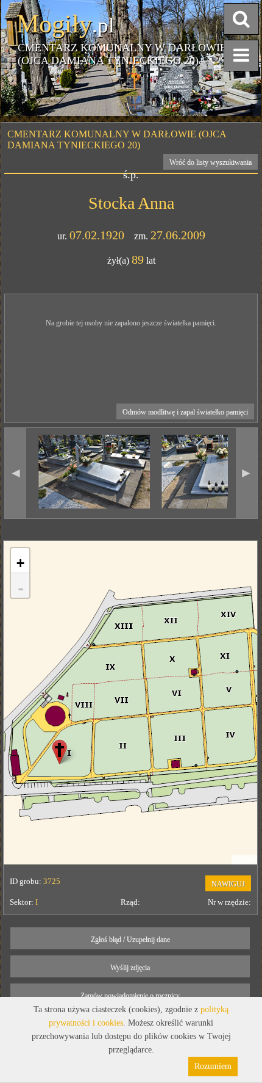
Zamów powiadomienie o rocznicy (130, 995)
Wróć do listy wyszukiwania (210, 162)
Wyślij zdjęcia (130, 967)
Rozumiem (213, 1066)
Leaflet (244, 859)
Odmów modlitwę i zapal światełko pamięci (185, 412)
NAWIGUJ (228, 884)
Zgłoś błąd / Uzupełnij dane (130, 939)
